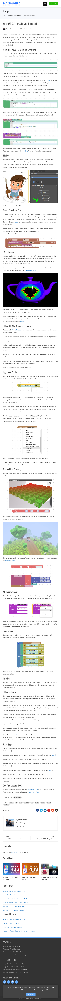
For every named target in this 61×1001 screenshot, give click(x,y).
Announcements (17, 797)
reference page (10, 561)
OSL (32, 802)
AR (16, 802)
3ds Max (11, 802)
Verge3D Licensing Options (11, 946)
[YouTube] (12, 982)
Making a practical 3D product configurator (16, 955)
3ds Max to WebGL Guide (11, 923)
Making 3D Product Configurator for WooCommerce (19, 931)
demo (16, 222)
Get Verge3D (53, 3)
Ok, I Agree (31, 994)
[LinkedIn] (16, 982)
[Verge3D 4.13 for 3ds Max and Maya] (11, 869)
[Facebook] (8, 982)
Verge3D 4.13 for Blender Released (29, 878)
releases (42, 802)
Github (22, 321)
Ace (49, 80)
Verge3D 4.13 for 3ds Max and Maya (11, 878)
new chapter (14, 735)
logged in (14, 852)
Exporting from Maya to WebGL (13, 927)
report (9, 751)
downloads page (33, 789)
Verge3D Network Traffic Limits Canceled (15, 903)
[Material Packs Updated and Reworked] (49, 869)
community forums (34, 792)
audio (20, 802)
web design (6, 804)
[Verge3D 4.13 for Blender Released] (30, 869)
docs (26, 151)
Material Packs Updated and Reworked (49, 878)
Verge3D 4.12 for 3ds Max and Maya (14, 906)
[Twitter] (4, 982)
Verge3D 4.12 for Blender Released (13, 910)
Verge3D (49, 802)
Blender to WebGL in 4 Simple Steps (14, 919)
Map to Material (16, 330)
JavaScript (26, 802)
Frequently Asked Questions (11, 949)
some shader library (30, 270)
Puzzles (37, 802)
